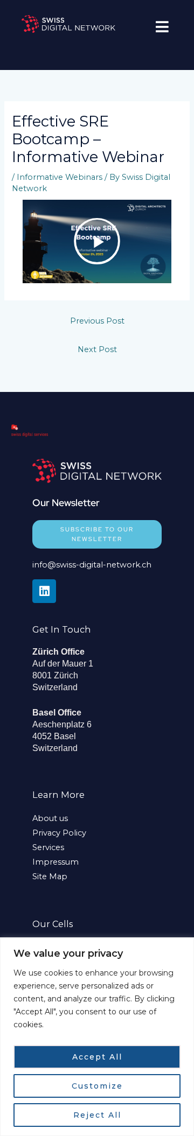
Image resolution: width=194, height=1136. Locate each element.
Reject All (97, 1115)
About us (50, 818)
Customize (97, 1086)
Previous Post (97, 321)
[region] (97, 1036)
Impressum (55, 862)
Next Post (97, 349)
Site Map (49, 876)
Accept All (97, 1057)
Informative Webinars (59, 177)
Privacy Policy (59, 833)
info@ (44, 565)
